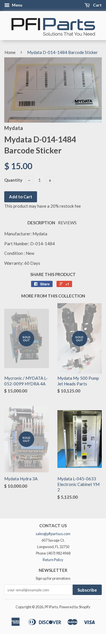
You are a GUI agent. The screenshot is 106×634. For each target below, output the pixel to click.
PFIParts (51, 607)
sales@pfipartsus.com (53, 533)
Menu (16, 5)
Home (10, 52)
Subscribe (87, 589)
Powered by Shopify (74, 607)
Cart (97, 5)
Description (41, 222)
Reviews (67, 222)
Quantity (13, 180)
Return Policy (53, 559)
